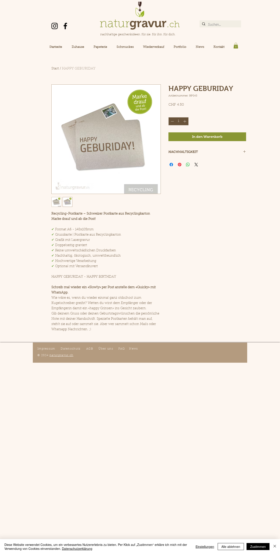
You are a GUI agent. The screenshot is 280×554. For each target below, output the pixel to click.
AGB (89, 348)
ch (174, 25)
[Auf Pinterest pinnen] (179, 164)
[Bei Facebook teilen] (171, 164)
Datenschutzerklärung (77, 548)
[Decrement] (172, 121)
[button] (235, 45)
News (133, 348)
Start (55, 68)
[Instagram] (54, 26)
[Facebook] (65, 26)
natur (115, 24)
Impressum (46, 348)
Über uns (105, 348)
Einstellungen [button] (205, 546)
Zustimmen (258, 546)
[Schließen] (274, 546)
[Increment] (185, 121)
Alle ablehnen (230, 546)
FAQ (121, 348)
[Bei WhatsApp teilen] (188, 164)
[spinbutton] (178, 121)
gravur (148, 23)
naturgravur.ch (61, 355)
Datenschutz (70, 348)
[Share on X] (196, 164)
